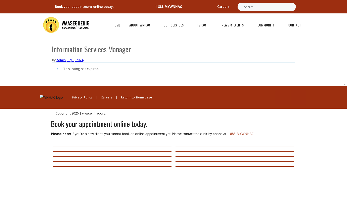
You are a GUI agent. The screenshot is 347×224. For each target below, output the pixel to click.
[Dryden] (235, 161)
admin (61, 60)
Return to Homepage (136, 97)
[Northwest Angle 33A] (112, 151)
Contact (294, 25)
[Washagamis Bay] (235, 151)
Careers (106, 97)
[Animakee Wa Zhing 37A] (112, 156)
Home (116, 25)
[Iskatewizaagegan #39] (235, 166)
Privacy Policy (82, 97)
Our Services (174, 25)
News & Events (232, 25)
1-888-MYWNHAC (240, 134)
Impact (202, 25)
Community (266, 25)
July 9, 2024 (74, 60)
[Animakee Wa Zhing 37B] (235, 156)
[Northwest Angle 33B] (112, 166)
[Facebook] (282, 97)
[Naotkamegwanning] (112, 161)
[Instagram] (298, 97)
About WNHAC (139, 25)
